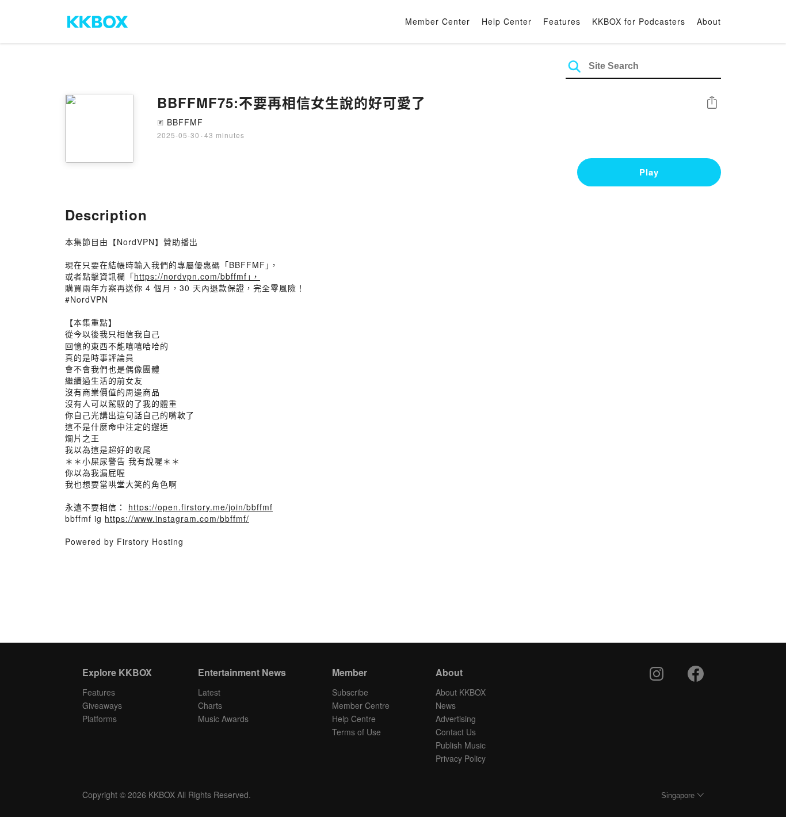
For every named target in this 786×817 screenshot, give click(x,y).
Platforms (99, 718)
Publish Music (461, 745)
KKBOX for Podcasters (638, 21)
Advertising (456, 718)
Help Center (507, 21)
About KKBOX (461, 692)
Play (649, 172)
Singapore (678, 795)
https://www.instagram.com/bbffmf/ (177, 518)
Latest (209, 692)
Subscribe (350, 692)
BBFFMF (185, 122)
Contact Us (456, 732)
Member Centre (361, 705)
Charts (210, 705)
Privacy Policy (461, 758)
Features (562, 21)
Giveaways (102, 705)
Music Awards (223, 718)
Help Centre (354, 718)
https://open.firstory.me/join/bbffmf (200, 507)
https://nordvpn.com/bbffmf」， (197, 276)
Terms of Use (356, 732)
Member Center (437, 21)
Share (712, 103)
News (446, 705)
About (709, 21)
